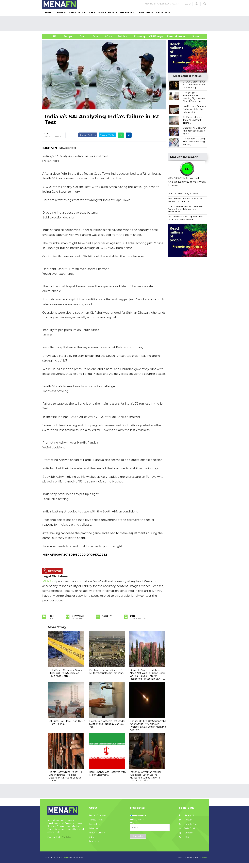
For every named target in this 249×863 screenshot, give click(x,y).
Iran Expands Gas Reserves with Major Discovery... (107, 773)
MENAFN (50, 148)
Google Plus (190, 824)
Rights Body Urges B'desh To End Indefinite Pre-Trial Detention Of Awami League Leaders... (65, 776)
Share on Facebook (88, 135)
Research (126, 12)
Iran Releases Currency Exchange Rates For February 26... (194, 109)
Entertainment (172, 36)
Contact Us (94, 824)
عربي (188, 3)
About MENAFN (97, 832)
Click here (68, 837)
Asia (95, 36)
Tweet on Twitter (107, 135)
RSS (186, 837)
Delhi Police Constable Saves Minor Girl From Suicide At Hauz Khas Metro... (65, 673)
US (51, 36)
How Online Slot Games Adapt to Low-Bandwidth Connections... (186, 199)
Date (47, 133)
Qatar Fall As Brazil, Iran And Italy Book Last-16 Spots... (194, 131)
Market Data (106, 12)
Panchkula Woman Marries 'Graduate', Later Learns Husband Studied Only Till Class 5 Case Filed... (145, 776)
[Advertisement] (125, 23)
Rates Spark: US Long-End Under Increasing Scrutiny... (194, 141)
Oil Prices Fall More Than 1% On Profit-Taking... (192, 120)
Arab (82, 36)
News (60, 12)
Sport (194, 36)
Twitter (188, 819)
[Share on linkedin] (129, 135)
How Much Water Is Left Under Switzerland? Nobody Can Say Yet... (107, 724)
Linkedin (188, 832)
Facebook (189, 815)
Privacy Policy (96, 819)
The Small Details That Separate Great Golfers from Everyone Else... (185, 217)
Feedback (94, 841)
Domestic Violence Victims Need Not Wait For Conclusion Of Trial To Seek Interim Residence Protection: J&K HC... (148, 674)
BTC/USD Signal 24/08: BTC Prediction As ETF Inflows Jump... (194, 84)
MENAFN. (65, 857)
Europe (68, 36)
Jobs (91, 837)
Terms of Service (97, 815)
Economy (139, 36)
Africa (108, 36)
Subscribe (138, 836)
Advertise (93, 828)
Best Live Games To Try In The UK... (183, 193)
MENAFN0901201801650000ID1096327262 (74, 554)
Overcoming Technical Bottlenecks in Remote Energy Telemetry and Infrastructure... (185, 209)
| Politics (121, 36)
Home (48, 12)
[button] (197, 3)
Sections (162, 12)
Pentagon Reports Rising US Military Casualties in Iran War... (106, 671)
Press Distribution (81, 12)
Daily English (139, 815)
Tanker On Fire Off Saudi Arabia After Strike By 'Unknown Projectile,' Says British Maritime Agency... (148, 725)
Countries (144, 12)
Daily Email (189, 828)
